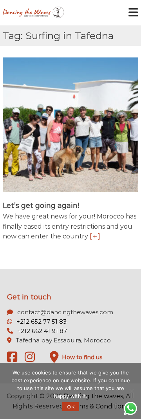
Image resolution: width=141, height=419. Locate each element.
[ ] (95, 236)
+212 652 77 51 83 (41, 321)
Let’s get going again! (41, 205)
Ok (70, 407)
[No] (131, 391)
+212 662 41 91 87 (42, 331)
